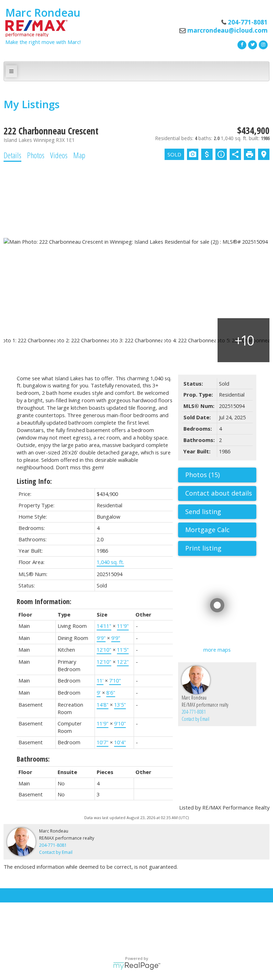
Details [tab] (12, 155)
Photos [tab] (35, 155)
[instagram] (262, 44)
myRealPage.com (137, 966)
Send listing (203, 511)
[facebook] (241, 44)
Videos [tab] (59, 155)
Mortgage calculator (220, 530)
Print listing (203, 548)
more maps (217, 649)
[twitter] (251, 44)
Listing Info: (34, 481)
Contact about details (218, 493)
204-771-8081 (194, 711)
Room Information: (44, 601)
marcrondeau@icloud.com (227, 30)
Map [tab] (79, 155)
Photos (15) (202, 474)
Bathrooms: (33, 759)
